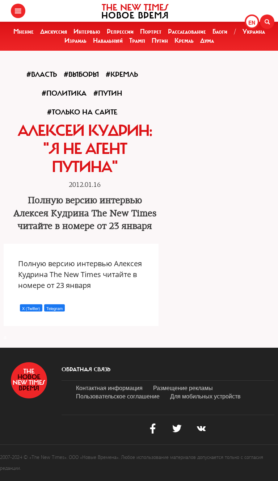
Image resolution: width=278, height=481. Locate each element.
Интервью (86, 31)
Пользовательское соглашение (118, 396)
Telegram (54, 308)
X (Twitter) (31, 308)
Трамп (137, 41)
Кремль (184, 41)
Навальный (108, 41)
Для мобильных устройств (205, 396)
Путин (160, 41)
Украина (254, 31)
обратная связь (86, 369)
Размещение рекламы (183, 388)
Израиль (75, 41)
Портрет (150, 31)
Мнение (23, 31)
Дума (207, 41)
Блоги (219, 31)
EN (251, 22)
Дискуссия (53, 31)
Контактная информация (109, 388)
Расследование (187, 31)
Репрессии (120, 31)
